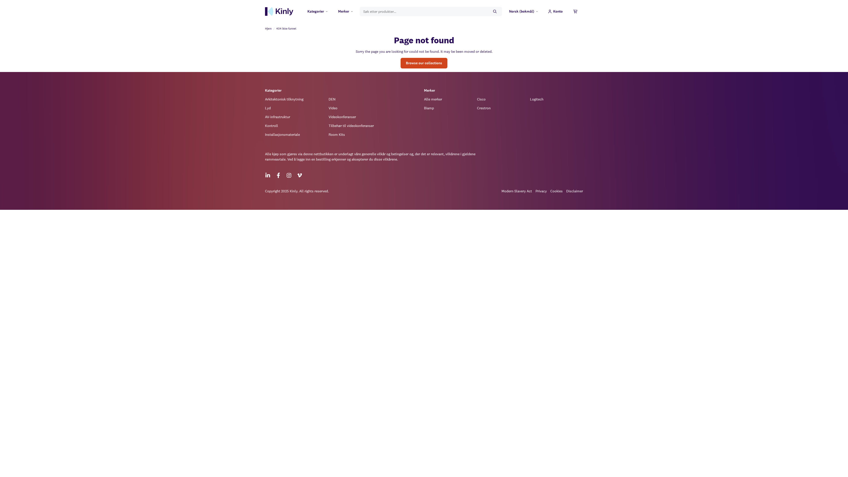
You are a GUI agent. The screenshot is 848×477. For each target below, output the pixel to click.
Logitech (536, 99)
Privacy (541, 191)
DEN (332, 99)
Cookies (556, 191)
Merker (343, 11)
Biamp (429, 108)
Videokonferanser (342, 117)
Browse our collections (424, 63)
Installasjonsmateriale (282, 134)
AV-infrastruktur (277, 117)
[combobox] (431, 11)
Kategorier (315, 11)
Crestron (484, 108)
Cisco (481, 99)
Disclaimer (574, 191)
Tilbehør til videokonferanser (351, 125)
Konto (558, 11)
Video (333, 108)
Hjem (268, 28)
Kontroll (271, 125)
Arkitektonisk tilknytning (284, 99)
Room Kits (337, 134)
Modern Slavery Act (517, 191)
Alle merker (433, 99)
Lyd (268, 108)
